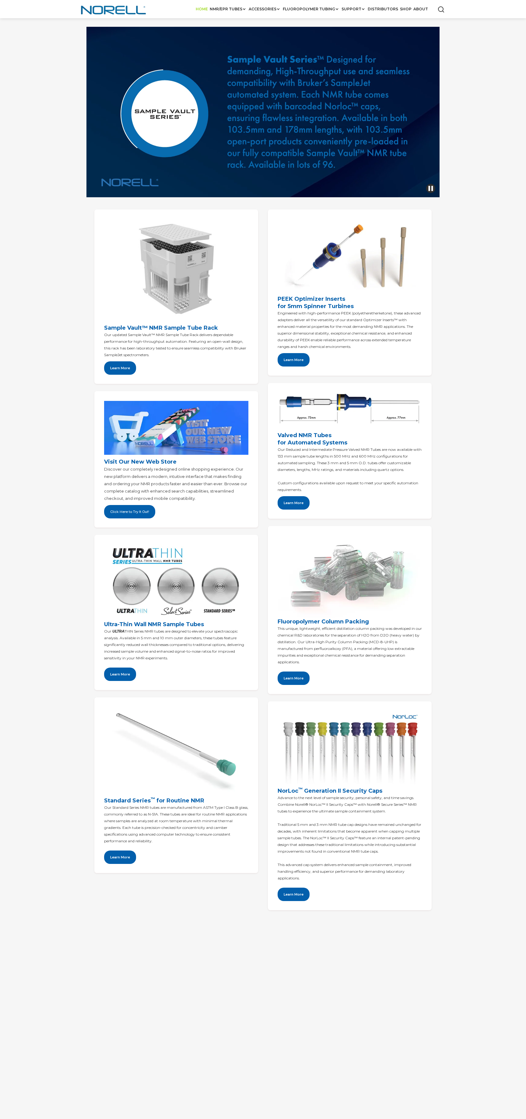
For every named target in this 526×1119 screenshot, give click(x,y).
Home (202, 9)
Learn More (120, 674)
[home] (113, 10)
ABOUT (420, 9)
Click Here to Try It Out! (129, 512)
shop (406, 9)
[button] (228, 9)
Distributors (383, 9)
